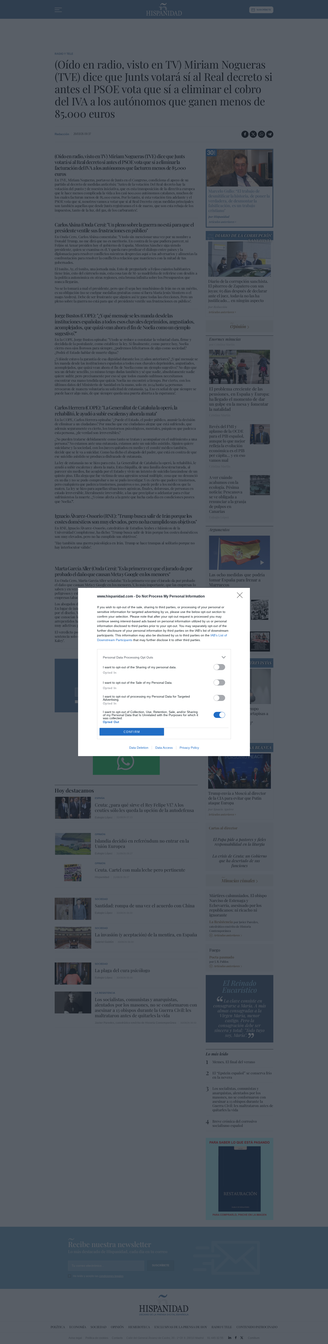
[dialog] (164, 672)
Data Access (164, 747)
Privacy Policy (189, 747)
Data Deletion (138, 747)
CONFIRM (132, 732)
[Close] (241, 596)
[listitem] (164, 657)
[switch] (219, 667)
